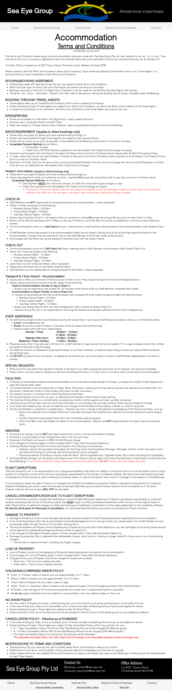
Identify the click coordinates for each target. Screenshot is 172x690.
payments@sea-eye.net (80, 177)
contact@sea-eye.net (92, 217)
